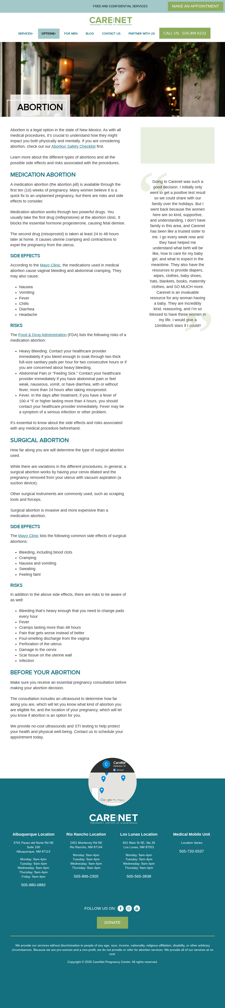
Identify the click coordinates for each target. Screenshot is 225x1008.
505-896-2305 (86, 876)
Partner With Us (142, 33)
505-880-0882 (33, 885)
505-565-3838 (139, 876)
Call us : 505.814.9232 (184, 33)
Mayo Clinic (50, 265)
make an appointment (195, 6)
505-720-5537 (191, 851)
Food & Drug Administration (42, 335)
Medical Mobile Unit (191, 834)
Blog (90, 33)
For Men (71, 33)
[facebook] (121, 908)
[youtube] (137, 908)
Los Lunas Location (139, 834)
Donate (112, 922)
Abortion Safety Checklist (73, 146)
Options (48, 33)
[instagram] (129, 908)
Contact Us (111, 33)
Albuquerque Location (33, 834)
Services (25, 33)
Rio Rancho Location (86, 834)
